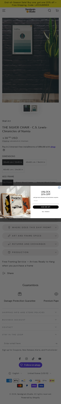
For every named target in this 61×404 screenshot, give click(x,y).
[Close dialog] (59, 187)
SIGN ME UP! (45, 207)
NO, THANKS (45, 211)
